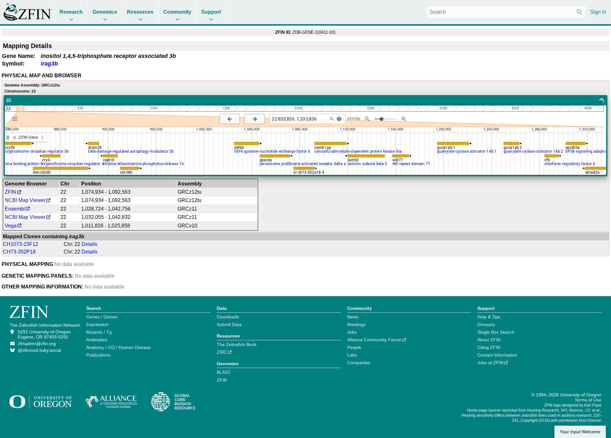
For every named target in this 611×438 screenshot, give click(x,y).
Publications (98, 355)
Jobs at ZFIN (490, 362)
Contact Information (497, 355)
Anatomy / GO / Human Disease (118, 347)
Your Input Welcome (580, 431)
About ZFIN (489, 339)
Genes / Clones (101, 316)
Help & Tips (488, 316)
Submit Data (229, 324)
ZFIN (10, 192)
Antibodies (96, 339)
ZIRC (222, 352)
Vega (11, 225)
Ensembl (15, 209)
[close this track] (14, 138)
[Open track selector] (16, 119)
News (352, 316)
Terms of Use (588, 399)
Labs (352, 355)
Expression (97, 324)
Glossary (486, 324)
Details (89, 244)
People (354, 347)
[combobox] (506, 12)
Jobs (352, 332)
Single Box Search (495, 332)
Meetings (356, 324)
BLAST (224, 372)
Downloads (228, 316)
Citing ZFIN (488, 347)
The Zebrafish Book (236, 344)
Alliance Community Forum (374, 339)
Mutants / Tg (99, 332)
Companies (358, 362)
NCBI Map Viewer (25, 200)
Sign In (598, 12)
